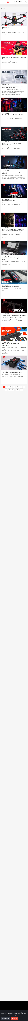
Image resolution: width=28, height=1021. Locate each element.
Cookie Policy (6, 1015)
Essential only (5, 1018)
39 (17, 389)
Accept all (14, 1018)
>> (21, 389)
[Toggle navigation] (2, 1)
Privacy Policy (16, 1015)
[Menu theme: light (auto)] (26, 2)
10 (12, 389)
